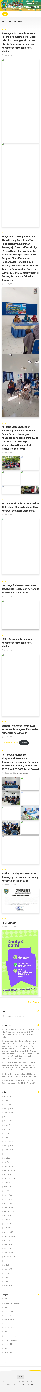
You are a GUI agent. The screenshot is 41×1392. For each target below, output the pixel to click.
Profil (5, 1332)
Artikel (6, 1299)
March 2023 (8, 1195)
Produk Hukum (9, 1328)
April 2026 (7, 1100)
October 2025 (8, 1121)
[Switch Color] (32, 6)
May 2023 (7, 1191)
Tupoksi (6, 1348)
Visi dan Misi (8, 1352)
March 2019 (8, 1269)
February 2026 (9, 1104)
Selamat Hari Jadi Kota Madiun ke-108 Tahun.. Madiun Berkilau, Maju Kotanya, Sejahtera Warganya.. (20, 507)
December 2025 (9, 1113)
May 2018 (7, 1273)
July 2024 (7, 1154)
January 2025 (8, 1146)
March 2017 (8, 1285)
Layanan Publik (9, 1319)
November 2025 (9, 1117)
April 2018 (7, 1277)
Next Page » (33, 1002)
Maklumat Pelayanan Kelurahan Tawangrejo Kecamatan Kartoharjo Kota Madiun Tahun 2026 (20, 877)
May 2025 (7, 1133)
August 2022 (8, 1220)
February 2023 (9, 1199)
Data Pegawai (8, 1311)
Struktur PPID (8, 1344)
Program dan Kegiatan (11, 1336)
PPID (5, 1323)
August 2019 (8, 1261)
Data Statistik (8, 1315)
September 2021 (9, 1236)
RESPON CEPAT (10, 922)
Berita (4, 29)
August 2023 (8, 1183)
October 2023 (8, 1174)
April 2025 (7, 1137)
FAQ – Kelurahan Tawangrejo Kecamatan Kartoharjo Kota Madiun (17, 643)
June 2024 (7, 1158)
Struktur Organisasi (10, 1340)
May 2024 (7, 1162)
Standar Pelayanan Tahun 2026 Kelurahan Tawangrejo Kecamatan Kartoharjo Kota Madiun (20, 729)
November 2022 (9, 1211)
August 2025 (8, 1125)
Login (5, 1362)
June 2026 (7, 1096)
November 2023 (9, 1170)
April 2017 (7, 1281)
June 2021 (7, 1240)
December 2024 (9, 1150)
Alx (32, 1384)
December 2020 (9, 1253)
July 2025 (7, 1129)
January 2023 (8, 1203)
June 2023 (7, 1187)
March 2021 (8, 1244)
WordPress (20, 1384)
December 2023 (9, 1166)
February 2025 (9, 1141)
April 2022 (7, 1228)
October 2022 (8, 1216)
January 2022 (8, 1232)
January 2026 (8, 1109)
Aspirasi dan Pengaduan (12, 1303)
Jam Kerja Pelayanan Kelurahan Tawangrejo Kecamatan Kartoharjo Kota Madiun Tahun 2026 (20, 589)
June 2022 (7, 1224)
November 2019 (9, 1257)
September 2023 (9, 1178)
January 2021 (8, 1248)
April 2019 (7, 1265)
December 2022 (9, 1207)
